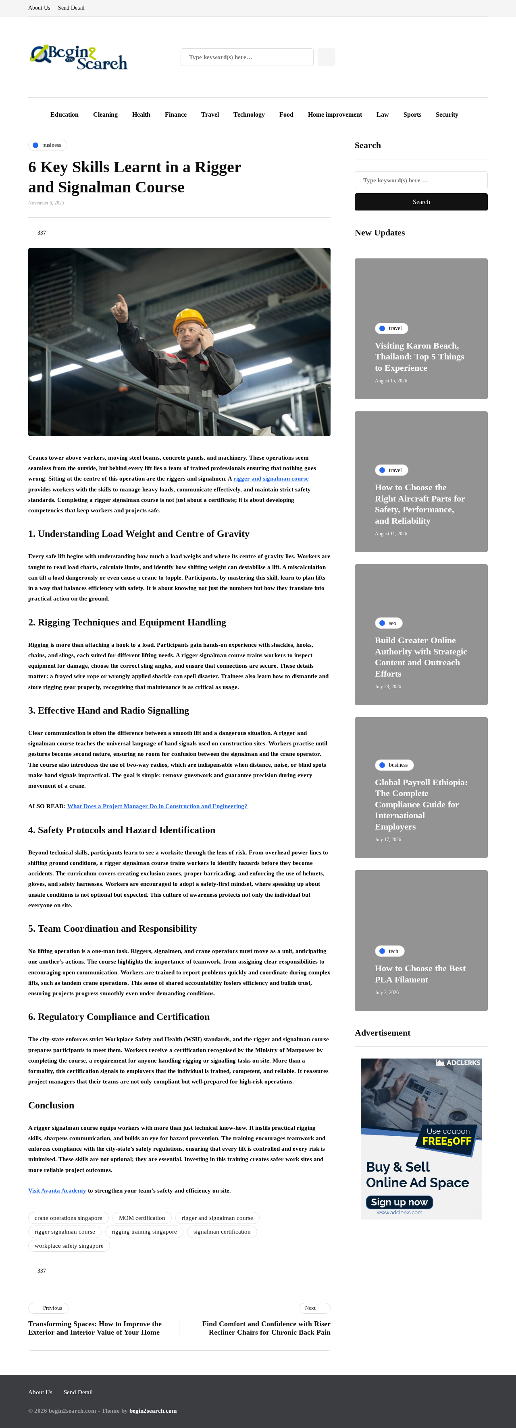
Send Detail (71, 8)
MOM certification (142, 1218)
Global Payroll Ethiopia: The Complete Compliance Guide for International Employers (421, 804)
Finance (176, 114)
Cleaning (105, 114)
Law (383, 114)
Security (447, 114)
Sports (412, 114)
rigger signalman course (65, 1231)
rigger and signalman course (271, 478)
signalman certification (222, 1231)
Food (286, 114)
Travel (210, 114)
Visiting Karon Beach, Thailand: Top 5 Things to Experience (419, 356)
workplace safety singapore (69, 1245)
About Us (39, 8)
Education (64, 114)
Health (141, 114)
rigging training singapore (144, 1231)
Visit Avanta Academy (57, 1190)
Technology (249, 114)
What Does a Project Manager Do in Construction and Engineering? (157, 806)
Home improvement (335, 114)
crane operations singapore (68, 1218)
